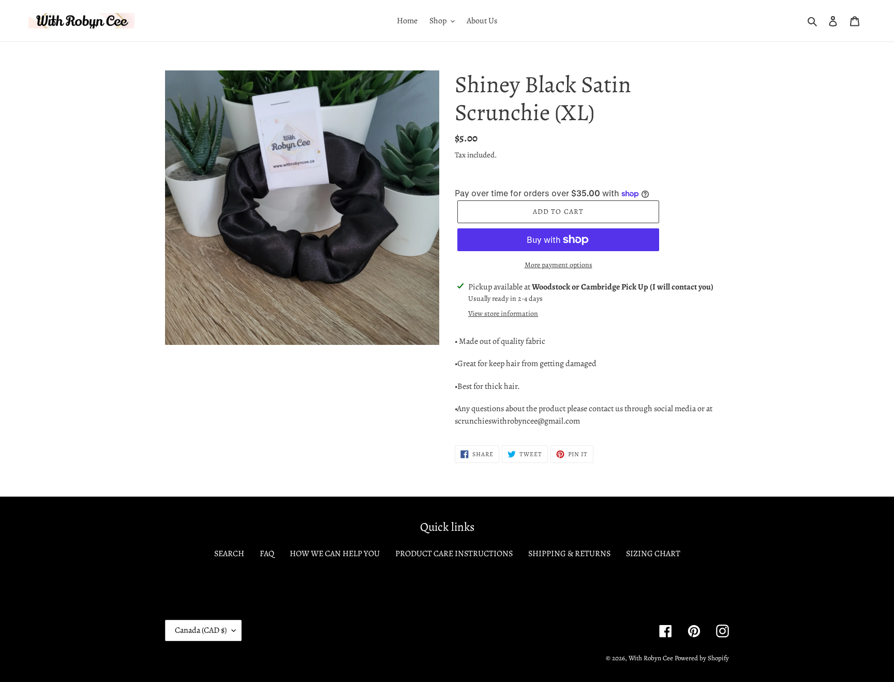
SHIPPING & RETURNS (569, 553)
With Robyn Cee (651, 658)
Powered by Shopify (702, 658)
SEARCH (229, 553)
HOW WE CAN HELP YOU (335, 553)
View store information (503, 313)
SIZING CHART (653, 553)
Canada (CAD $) (201, 630)
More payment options (558, 265)
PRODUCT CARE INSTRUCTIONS (454, 553)
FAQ (267, 553)
